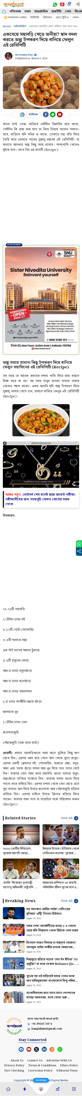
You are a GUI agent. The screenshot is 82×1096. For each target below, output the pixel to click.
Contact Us (34, 1027)
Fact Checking (14, 1037)
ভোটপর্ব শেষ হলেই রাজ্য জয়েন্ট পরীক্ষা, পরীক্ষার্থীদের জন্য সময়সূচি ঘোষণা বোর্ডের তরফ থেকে (40, 466)
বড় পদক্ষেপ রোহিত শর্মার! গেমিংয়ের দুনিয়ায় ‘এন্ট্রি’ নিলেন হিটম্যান (48, 878)
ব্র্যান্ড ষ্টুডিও (62, 17)
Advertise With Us (59, 1027)
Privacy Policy (14, 1033)
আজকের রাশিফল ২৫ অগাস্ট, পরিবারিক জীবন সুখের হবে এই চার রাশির (60, 855)
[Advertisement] (41, 198)
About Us (16, 1027)
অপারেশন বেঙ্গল (17, 17)
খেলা (68, 11)
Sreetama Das (24, 55)
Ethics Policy (69, 1033)
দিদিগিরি (35, 17)
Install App (41, 1080)
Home (7, 26)
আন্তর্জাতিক (41, 11)
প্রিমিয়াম (47, 17)
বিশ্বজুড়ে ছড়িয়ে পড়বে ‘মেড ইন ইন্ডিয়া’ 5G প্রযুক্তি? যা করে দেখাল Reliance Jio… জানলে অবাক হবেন (52, 931)
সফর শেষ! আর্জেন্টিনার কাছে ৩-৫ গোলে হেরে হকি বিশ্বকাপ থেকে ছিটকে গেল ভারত (52, 895)
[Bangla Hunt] (14, 4)
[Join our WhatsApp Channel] (53, 114)
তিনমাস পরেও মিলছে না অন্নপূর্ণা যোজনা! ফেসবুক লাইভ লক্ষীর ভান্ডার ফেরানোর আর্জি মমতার (51, 915)
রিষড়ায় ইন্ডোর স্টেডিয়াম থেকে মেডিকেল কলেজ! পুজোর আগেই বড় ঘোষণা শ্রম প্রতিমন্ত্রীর (61, 822)
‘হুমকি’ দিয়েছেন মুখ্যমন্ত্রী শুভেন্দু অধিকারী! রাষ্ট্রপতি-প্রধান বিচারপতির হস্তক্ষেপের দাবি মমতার (19, 857)
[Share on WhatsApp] (79, 543)
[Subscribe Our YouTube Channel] (60, 114)
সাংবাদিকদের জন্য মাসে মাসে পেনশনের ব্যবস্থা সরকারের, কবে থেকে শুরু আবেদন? (50, 965)
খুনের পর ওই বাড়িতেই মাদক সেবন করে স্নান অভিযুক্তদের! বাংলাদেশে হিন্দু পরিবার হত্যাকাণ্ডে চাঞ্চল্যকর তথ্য (51, 948)
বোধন (75, 17)
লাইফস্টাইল (20, 26)
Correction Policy (40, 1037)
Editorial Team (67, 1037)
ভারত (27, 11)
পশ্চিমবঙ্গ (15, 11)
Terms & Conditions (42, 1033)
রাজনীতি (56, 11)
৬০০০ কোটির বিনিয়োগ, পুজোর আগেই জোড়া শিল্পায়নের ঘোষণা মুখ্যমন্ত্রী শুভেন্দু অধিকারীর (18, 822)
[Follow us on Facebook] (46, 114)
